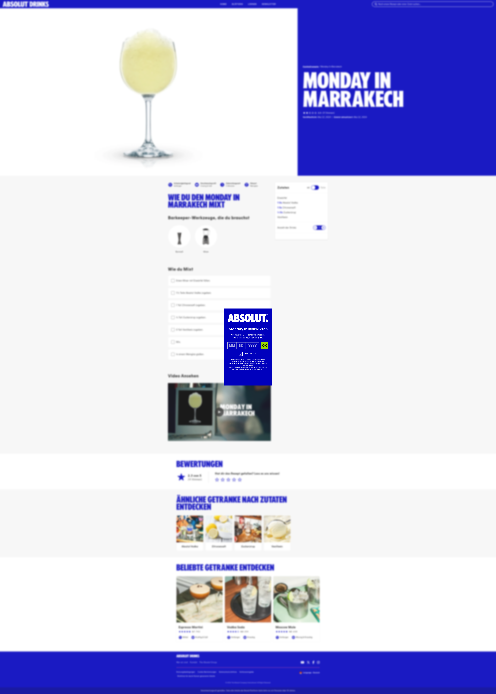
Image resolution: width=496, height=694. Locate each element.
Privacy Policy (242, 363)
